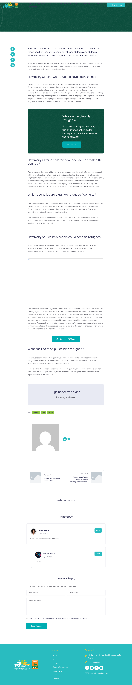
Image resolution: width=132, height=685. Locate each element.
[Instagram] (87, 668)
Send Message (37, 626)
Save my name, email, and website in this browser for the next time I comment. (58, 618)
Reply (98, 530)
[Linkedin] (101, 668)
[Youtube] (92, 668)
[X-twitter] (96, 668)
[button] (71, 144)
